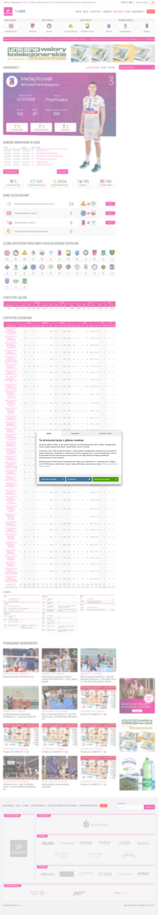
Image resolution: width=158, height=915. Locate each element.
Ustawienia (75, 433)
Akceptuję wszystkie (102, 479)
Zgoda (48, 433)
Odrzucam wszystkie (48, 479)
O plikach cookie (105, 433)
